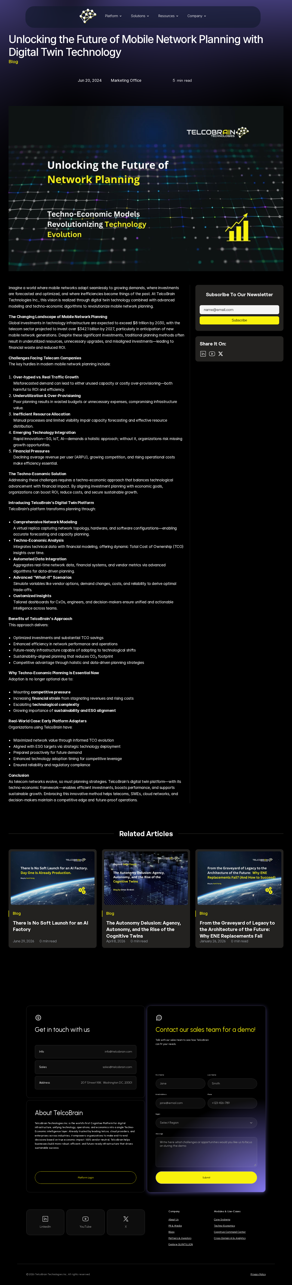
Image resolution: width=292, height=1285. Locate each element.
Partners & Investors (179, 1238)
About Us (173, 1219)
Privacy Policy (258, 1274)
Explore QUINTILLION (180, 1244)
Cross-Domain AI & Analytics (230, 1238)
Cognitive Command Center (230, 1231)
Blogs (171, 1231)
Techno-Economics (224, 1225)
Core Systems (222, 1219)
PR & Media (175, 1225)
